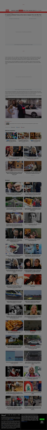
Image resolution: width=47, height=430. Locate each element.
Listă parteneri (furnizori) (24, 421)
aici (3, 425)
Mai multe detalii (11, 419)
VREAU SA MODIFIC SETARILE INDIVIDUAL (42, 422)
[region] (23, 422)
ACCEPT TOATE (42, 419)
